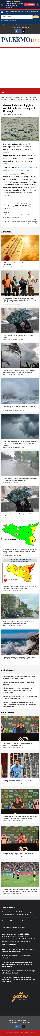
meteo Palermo (11, 204)
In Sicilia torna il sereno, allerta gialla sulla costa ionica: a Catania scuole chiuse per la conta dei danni (20, 551)
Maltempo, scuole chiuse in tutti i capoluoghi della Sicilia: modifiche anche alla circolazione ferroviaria (19, 659)
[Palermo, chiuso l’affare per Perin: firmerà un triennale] (20, 765)
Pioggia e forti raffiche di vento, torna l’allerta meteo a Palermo (19, 407)
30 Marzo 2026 (16, 339)
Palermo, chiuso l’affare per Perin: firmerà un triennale (18, 683)
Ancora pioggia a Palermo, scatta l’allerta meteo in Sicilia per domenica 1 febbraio (20, 479)
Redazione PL (7, 114)
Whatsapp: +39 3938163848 (20, 27)
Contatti (15, 25)
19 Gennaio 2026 (17, 663)
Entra (36, 17)
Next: (20, 221)
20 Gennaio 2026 (17, 590)
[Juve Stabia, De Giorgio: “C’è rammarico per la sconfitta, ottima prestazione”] (20, 728)
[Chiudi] (4, 5)
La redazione (7, 25)
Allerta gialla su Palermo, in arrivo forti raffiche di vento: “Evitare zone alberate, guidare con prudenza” (19, 443)
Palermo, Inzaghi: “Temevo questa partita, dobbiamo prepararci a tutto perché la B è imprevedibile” (17, 690)
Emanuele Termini (8, 893)
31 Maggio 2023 (18, 114)
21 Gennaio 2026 (17, 555)
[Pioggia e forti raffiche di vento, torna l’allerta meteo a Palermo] (20, 391)
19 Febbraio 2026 (17, 410)
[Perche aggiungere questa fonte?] (37, 4)
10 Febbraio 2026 (17, 447)
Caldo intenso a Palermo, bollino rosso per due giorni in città (19, 264)
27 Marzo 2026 (16, 374)
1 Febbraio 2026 (17, 482)
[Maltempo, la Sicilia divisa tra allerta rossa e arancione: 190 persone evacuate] (20, 606)
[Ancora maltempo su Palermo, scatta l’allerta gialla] (20, 320)
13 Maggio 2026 (16, 304)
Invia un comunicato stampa (28, 25)
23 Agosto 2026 (16, 857)
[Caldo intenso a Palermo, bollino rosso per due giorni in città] (20, 248)
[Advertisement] (20, 68)
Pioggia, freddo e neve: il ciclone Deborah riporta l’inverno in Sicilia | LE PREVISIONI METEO (20, 371)
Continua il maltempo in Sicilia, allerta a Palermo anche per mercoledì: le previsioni (20, 587)
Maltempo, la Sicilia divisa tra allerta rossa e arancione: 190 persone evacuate (18, 623)
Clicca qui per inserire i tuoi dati (8, 20)
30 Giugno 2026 (16, 267)
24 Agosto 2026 (16, 747)
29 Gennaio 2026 (17, 518)
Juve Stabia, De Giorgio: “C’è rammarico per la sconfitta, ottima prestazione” (19, 677)
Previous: (19, 215)
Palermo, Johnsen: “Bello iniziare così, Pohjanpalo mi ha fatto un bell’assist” (20, 697)
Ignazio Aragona (20, 927)
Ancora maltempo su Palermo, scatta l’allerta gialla (18, 336)
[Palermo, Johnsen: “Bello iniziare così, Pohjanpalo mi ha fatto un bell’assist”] (20, 838)
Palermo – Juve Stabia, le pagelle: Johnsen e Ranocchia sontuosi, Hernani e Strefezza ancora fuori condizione (19, 704)
